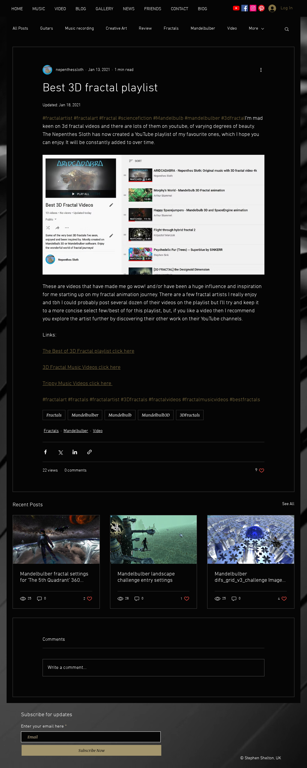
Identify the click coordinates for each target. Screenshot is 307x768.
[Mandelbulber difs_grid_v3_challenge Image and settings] (250, 539)
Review (145, 28)
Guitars (46, 28)
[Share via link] (89, 452)
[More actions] (260, 69)
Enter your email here (42, 726)
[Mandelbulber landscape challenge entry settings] (153, 539)
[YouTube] (236, 8)
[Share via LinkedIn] (75, 452)
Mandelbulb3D (156, 415)
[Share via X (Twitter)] (60, 452)
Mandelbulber (203, 28)
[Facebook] (244, 8)
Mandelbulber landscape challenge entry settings (146, 577)
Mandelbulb (120, 415)
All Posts (20, 28)
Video (232, 28)
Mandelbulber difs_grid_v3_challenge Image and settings (248, 577)
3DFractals (190, 415)
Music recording (79, 28)
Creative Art (116, 28)
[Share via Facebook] (45, 452)
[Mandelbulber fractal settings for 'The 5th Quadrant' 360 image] (56, 539)
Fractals (171, 28)
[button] (287, 28)
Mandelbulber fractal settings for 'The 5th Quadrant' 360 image (54, 577)
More (253, 28)
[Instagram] (253, 8)
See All (288, 504)
